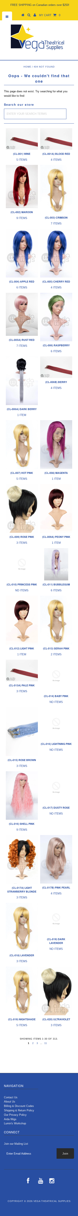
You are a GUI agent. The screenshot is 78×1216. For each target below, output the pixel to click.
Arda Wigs (10, 1119)
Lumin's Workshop (15, 1123)
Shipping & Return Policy (19, 1110)
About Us (9, 1101)
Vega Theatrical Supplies (52, 1201)
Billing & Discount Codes (19, 1106)
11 (45, 1043)
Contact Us (10, 1097)
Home (27, 66)
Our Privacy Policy (15, 1114)
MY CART (49, 15)
